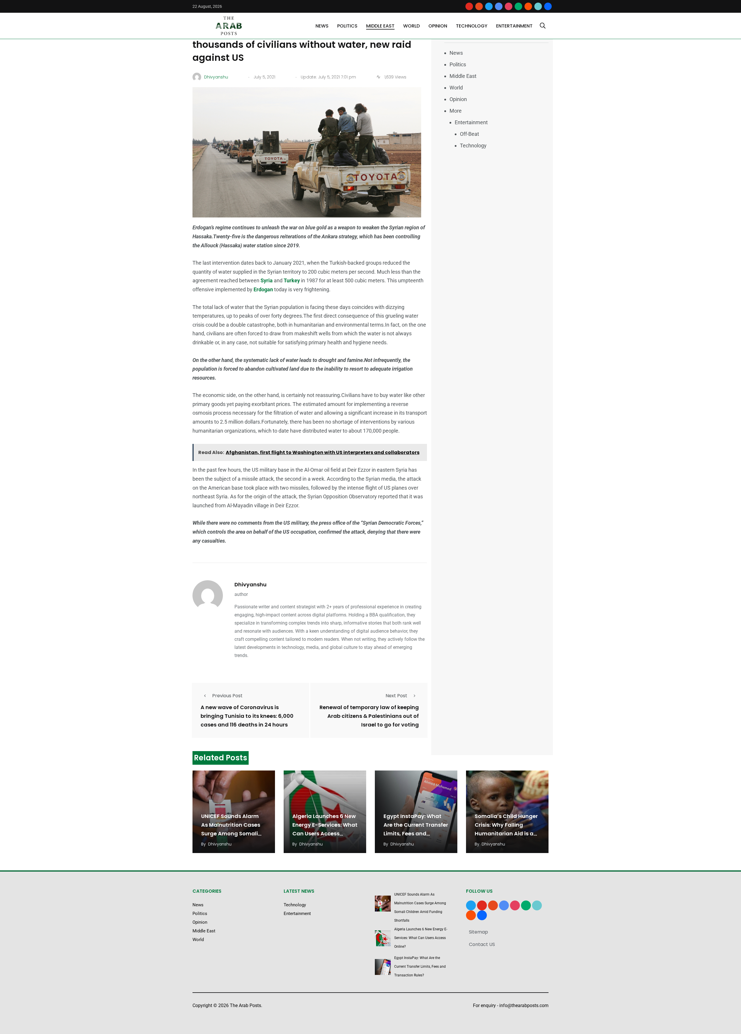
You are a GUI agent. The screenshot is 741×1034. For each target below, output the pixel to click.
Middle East (380, 26)
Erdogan (264, 289)
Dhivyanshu (250, 584)
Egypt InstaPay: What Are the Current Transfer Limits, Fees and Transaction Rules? (420, 966)
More (456, 111)
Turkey (292, 280)
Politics (347, 26)
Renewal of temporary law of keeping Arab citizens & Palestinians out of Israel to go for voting (369, 716)
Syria (267, 280)
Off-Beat (469, 134)
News (322, 26)
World (411, 26)
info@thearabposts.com (524, 1005)
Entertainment (514, 26)
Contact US (482, 944)
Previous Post (227, 695)
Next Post (396, 695)
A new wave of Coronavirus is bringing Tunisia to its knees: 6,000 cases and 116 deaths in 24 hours (247, 716)
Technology (471, 26)
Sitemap (478, 932)
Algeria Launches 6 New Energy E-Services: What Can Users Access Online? (420, 938)
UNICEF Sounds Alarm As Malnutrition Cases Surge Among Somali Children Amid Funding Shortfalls (232, 833)
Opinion (437, 26)
